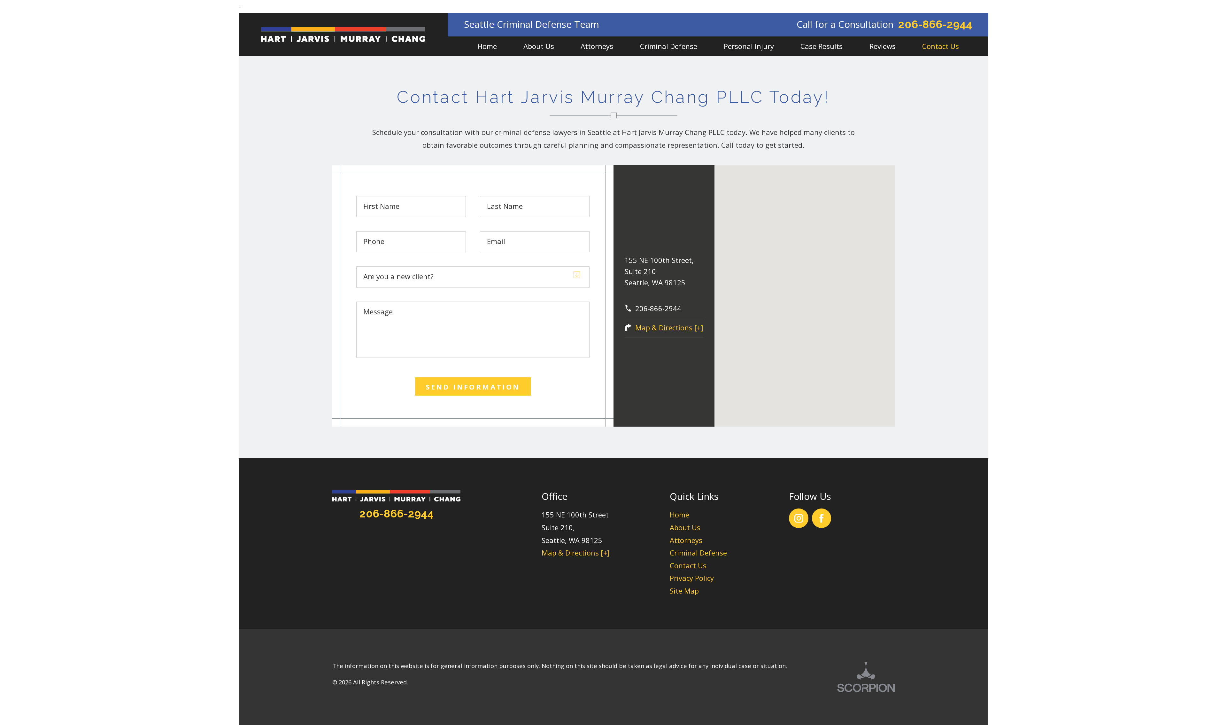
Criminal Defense (698, 552)
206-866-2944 (935, 24)
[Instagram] (798, 518)
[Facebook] (821, 518)
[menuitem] (487, 46)
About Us (685, 527)
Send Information (473, 386)
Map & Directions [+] (669, 327)
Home (679, 514)
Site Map (684, 590)
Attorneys (686, 540)
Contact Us (688, 565)
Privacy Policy (692, 578)
